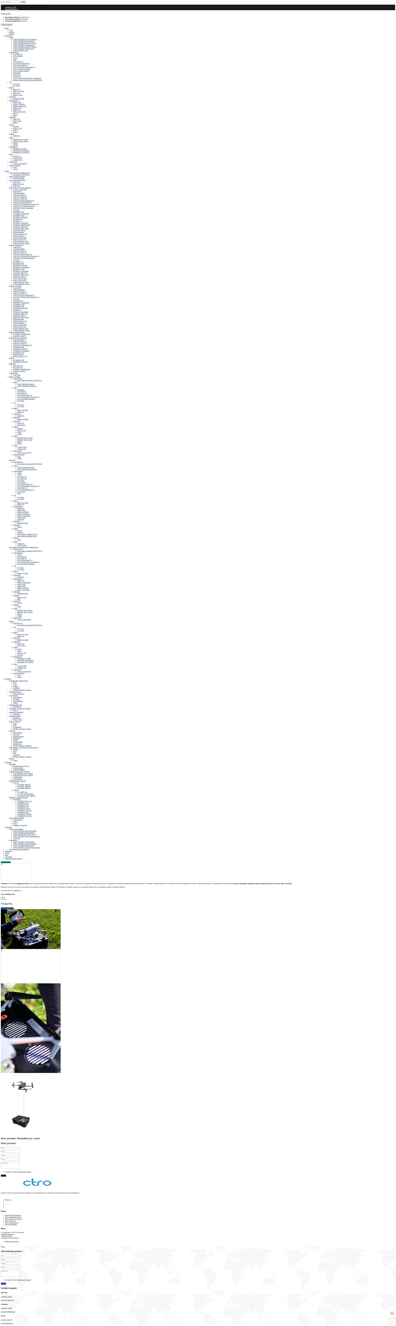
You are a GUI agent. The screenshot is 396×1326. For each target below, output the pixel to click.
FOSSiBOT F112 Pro (24, 816)
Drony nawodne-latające (17, 176)
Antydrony (8, 827)
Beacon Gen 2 (22, 597)
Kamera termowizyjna (16, 245)
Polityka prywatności (12, 1241)
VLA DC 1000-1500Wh (25, 794)
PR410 (15, 143)
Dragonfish (17, 73)
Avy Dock (16, 86)
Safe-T (15, 130)
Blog (6, 855)
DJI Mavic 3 (17, 221)
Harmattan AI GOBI (20, 149)
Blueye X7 (16, 93)
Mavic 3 (16, 113)
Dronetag (16, 595)
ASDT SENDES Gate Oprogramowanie (26, 836)
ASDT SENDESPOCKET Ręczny (24, 43)
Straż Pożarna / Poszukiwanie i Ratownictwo (23, 547)
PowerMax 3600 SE (24, 788)
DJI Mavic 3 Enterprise (20, 223)
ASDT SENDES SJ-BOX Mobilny (25, 47)
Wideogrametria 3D (15, 705)
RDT (15, 682)
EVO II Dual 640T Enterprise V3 (24, 67)
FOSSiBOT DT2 (23, 805)
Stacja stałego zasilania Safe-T (27, 536)
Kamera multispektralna (17, 332)
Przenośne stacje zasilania (17, 781)
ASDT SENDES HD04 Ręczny (23, 49)
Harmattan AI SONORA (21, 152)
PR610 (15, 145)
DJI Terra (16, 699)
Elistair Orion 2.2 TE (20, 234)
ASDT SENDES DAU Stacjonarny (25, 39)
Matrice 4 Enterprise (19, 106)
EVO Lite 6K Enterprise (21, 71)
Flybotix (12, 134)
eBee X (15, 123)
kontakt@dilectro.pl (11, 9)
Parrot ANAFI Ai (19, 236)
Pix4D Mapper (18, 701)
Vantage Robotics (15, 165)
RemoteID (12, 764)
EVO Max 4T (17, 54)
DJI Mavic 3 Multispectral (21, 225)
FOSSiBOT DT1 (23, 803)
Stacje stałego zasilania (16, 818)
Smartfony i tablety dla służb (18, 797)
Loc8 (15, 684)
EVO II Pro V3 (18, 62)
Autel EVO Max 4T (19, 195)
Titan (14, 60)
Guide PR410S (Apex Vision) (23, 773)
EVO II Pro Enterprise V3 (21, 63)
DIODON (12, 97)
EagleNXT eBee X (19, 230)
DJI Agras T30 (18, 367)
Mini (18, 599)
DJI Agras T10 (18, 366)
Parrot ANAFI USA (19, 239)
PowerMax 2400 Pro (24, 786)
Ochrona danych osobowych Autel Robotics (27, 80)
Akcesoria (8, 762)
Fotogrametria (13, 695)
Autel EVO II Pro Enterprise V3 (23, 201)
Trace (15, 167)
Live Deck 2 (17, 76)
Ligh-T (15, 132)
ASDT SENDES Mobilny (26, 384)
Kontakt (11, 34)
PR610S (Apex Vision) (20, 141)
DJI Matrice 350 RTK (20, 217)
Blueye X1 (16, 89)
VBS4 (15, 760)
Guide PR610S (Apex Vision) (23, 775)
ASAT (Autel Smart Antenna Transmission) (27, 78)
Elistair (11, 125)
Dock (15, 115)
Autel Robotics (14, 52)
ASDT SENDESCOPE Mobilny (24, 41)
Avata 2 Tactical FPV (20, 163)
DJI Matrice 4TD (18, 215)
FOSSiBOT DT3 (23, 807)
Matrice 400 (17, 102)
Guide (11, 138)
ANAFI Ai (16, 156)
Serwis (7, 853)
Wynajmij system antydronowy (19, 849)
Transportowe (13, 373)
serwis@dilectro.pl (7, 1323)
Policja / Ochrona (14, 377)
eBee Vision (17, 121)
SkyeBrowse (17, 707)
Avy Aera (16, 84)
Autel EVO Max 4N (20, 197)
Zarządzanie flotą (14, 716)
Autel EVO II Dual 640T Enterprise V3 (26, 204)
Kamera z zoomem (15, 286)
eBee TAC (16, 119)
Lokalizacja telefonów (16, 712)
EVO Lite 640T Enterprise (22, 69)
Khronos (16, 126)
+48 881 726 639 (6, 1320)
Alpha (15, 58)
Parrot (11, 154)
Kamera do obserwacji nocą (18, 338)
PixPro (15, 703)
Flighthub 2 (17, 718)
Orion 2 (19, 530)
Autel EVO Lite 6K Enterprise (23, 208)
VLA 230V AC (22, 792)
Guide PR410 (17, 777)
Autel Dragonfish (19, 193)
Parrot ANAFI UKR (20, 238)
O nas (11, 30)
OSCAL (16, 783)
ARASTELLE (18, 378)
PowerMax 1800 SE (24, 784)
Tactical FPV (13, 162)
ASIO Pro (16, 136)
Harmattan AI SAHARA (21, 150)
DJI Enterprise (13, 100)
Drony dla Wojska (11, 1224)
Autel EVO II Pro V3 (20, 199)
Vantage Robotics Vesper (21, 243)
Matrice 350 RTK (19, 104)
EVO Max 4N (18, 56)
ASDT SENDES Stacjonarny (27, 386)
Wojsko (11, 621)
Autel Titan (17, 375)
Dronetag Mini (18, 768)
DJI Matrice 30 (18, 219)
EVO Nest (16, 74)
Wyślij (3, 1175)
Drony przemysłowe (11, 1223)
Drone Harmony (18, 694)
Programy (8, 679)
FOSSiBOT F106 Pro (24, 814)
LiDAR (11, 358)
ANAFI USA (17, 160)
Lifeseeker (20, 416)
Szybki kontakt (6, 862)
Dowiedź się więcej (7, 908)
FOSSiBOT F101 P (23, 809)
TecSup (15, 790)
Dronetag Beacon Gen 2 (21, 766)
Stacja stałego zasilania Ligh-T (27, 534)
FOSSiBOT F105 (23, 812)
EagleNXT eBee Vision (21, 228)
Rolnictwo (12, 364)
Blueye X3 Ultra (18, 91)
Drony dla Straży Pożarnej (13, 1219)
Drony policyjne (10, 1221)
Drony (7, 171)
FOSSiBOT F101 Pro (24, 810)
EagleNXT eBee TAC (20, 226)
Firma (7, 28)
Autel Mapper (17, 697)
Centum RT (17, 414)
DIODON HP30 (18, 99)
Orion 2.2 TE (17, 128)
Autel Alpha (17, 191)
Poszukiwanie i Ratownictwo (18, 681)
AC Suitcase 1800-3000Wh (26, 796)
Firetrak (15, 686)
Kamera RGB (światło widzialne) (20, 188)
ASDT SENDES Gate (20, 50)
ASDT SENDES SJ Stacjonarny (24, 45)
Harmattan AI (13, 147)
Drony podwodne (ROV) (17, 180)
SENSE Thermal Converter (22, 690)
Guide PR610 (17, 779)
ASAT (19, 475)
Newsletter (8, 857)
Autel (15, 388)
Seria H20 (20, 519)
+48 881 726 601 (6, 1297)
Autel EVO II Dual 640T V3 (22, 202)
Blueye (11, 87)
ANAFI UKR (17, 158)
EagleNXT (12, 117)
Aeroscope (16, 838)
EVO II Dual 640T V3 (20, 65)
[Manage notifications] (392, 1313)
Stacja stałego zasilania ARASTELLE (29, 380)
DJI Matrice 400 (18, 212)
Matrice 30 (16, 110)
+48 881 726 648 (6, 1308)
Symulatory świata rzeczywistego (20, 708)
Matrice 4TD (17, 108)
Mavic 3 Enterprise (19, 112)
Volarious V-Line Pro (20, 825)
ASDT (11, 37)
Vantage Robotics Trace (21, 241)
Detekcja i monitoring (16, 829)
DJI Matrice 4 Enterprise (21, 214)
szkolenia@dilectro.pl (8, 1312)
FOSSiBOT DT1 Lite (24, 801)
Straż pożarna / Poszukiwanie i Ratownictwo (23, 747)
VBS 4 (15, 710)
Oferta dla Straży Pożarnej (13, 859)
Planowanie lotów (15, 692)
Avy (10, 82)
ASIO (19, 540)
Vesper (15, 169)
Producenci (8, 36)
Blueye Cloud (17, 95)
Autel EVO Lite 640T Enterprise (24, 206)
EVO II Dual (21, 482)
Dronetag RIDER (19, 770)
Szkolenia (8, 851)
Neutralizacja (13, 840)
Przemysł (12, 460)
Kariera (11, 32)
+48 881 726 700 (10, 7)
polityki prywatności (24, 1172)
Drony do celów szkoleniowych (19, 173)
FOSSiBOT (17, 799)
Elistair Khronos (18, 232)
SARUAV (16, 688)
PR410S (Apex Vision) (20, 139)
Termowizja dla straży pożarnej (19, 771)
